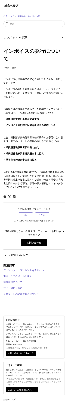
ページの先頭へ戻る (14, 255)
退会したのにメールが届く (17, 276)
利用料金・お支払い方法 (29, 16)
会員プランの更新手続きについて (21, 294)
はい (26, 215)
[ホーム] (11, 6)
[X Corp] (9, 196)
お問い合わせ (34, 242)
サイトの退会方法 (12, 288)
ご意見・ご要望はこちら (20, 389)
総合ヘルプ (8, 16)
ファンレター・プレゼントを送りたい (23, 270)
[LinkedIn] (14, 196)
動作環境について (12, 282)
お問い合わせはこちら (19, 353)
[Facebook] (4, 196)
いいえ (42, 215)
